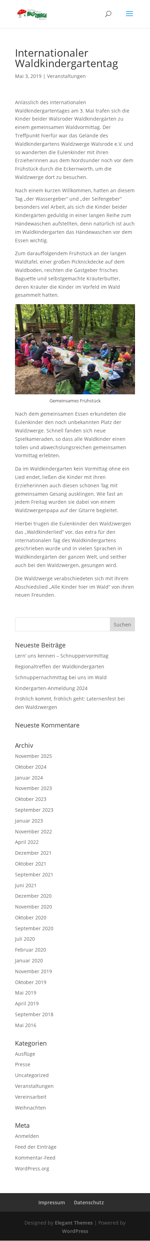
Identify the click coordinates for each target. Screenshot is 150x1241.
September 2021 (34, 874)
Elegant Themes (74, 1222)
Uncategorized (32, 1075)
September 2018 (34, 1014)
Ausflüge (25, 1053)
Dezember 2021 (33, 852)
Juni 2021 (26, 885)
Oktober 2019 (30, 982)
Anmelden (27, 1136)
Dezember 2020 (33, 895)
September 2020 (34, 928)
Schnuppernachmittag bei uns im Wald (61, 677)
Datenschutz (89, 1202)
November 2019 (33, 971)
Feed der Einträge (36, 1146)
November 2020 (33, 906)
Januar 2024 (29, 777)
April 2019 (27, 1003)
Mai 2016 (25, 1025)
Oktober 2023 (30, 799)
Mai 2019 (25, 992)
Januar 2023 (29, 820)
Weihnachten (30, 1107)
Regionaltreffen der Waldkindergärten (59, 666)
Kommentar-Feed (35, 1157)
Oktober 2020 (30, 917)
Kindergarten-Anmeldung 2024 (51, 688)
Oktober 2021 (30, 863)
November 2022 (33, 831)
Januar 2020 (29, 960)
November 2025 (33, 756)
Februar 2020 (30, 949)
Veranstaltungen (66, 76)
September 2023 (34, 809)
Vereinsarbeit (30, 1096)
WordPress (75, 1231)
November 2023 (33, 788)
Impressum (51, 1202)
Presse (22, 1064)
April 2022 (27, 842)
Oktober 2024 (30, 766)
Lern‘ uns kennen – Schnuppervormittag (61, 655)
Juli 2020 (25, 938)
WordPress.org (32, 1168)
